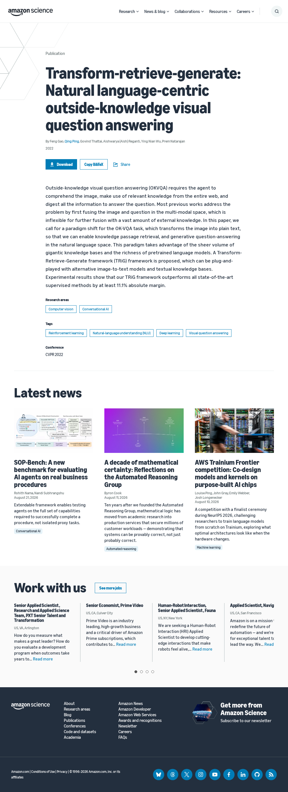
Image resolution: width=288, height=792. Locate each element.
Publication (55, 53)
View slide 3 (147, 671)
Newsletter (127, 726)
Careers (243, 11)
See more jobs (110, 588)
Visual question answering (208, 333)
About (69, 703)
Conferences (75, 726)
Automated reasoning (121, 549)
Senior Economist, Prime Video (114, 605)
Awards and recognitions (140, 720)
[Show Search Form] (276, 11)
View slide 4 (152, 671)
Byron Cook (113, 493)
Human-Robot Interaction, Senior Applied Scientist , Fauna (187, 607)
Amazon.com (20, 771)
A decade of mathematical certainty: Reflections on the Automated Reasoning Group (141, 473)
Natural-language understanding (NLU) (121, 333)
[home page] (30, 10)
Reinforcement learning (66, 333)
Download (65, 164)
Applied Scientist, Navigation (257, 605)
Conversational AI (95, 309)
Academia (72, 737)
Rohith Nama (23, 493)
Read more (43, 658)
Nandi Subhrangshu (49, 493)
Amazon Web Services (137, 715)
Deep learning (169, 333)
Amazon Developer (134, 709)
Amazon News (130, 703)
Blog (67, 715)
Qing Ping (72, 141)
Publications (74, 720)
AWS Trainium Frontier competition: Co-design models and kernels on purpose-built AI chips (228, 473)
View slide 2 (141, 671)
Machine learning (208, 547)
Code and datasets (80, 731)
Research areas (77, 709)
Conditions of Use (43, 771)
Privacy (62, 771)
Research (127, 11)
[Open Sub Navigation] (137, 11)
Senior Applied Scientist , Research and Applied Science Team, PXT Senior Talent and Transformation (41, 612)
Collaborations (187, 11)
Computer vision (61, 309)
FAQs (122, 737)
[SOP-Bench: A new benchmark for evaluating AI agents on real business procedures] (53, 430)
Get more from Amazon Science (243, 708)
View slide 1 (135, 671)
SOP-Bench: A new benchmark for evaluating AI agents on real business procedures (51, 473)
